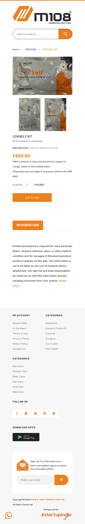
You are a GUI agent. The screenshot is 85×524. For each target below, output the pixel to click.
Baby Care (19, 376)
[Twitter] (35, 413)
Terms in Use (20, 333)
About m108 (20, 323)
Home (16, 49)
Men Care (18, 366)
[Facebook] (17, 413)
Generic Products (56, 328)
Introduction (28, 225)
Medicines (52, 323)
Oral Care (18, 386)
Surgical (50, 338)
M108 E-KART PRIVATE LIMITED (48, 499)
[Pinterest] (44, 413)
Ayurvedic (52, 343)
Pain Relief (52, 348)
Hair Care (18, 381)
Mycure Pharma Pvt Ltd (44, 147)
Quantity (18, 184)
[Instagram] (26, 413)
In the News (19, 328)
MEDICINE (30, 49)
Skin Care (18, 392)
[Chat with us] (8, 515)
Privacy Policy (21, 338)
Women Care (20, 371)
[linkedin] (54, 413)
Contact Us (19, 348)
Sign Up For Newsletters (45, 461)
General (50, 333)
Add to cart (32, 197)
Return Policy (20, 343)
